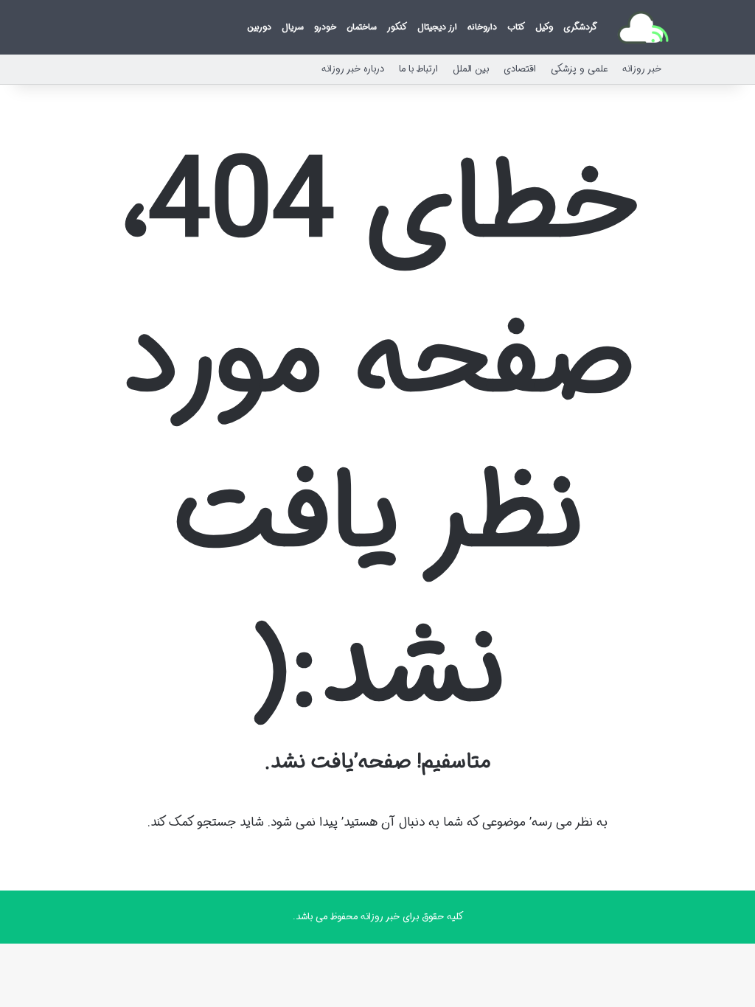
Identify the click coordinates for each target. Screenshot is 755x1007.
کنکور (397, 27)
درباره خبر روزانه (352, 69)
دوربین (259, 27)
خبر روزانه (641, 69)
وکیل (544, 27)
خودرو (325, 27)
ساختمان (362, 27)
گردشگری (580, 27)
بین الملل (471, 69)
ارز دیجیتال (437, 27)
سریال (293, 27)
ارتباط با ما (418, 69)
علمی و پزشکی (579, 69)
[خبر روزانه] (643, 27)
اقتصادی (520, 69)
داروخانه (482, 27)
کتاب (516, 27)
